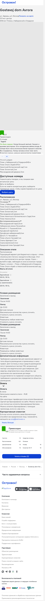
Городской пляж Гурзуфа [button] (9, 245)
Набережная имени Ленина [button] (11, 226)
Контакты (5, 503)
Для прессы (6, 509)
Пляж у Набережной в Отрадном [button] (13, 204)
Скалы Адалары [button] (6, 240)
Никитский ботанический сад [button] (11, 209)
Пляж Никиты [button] (5, 219)
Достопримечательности (10, 221)
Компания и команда (9, 499)
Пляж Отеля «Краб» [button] (8, 207)
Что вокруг (4, 202)
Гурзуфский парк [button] (6, 231)
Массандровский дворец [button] (10, 214)
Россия (13, 467)
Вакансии (5, 506)
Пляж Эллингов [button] (6, 211)
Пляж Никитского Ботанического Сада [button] (15, 216)
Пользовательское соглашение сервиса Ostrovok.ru (20, 537)
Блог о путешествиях (9, 524)
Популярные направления (11, 527)
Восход (22, 467)
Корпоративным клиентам (11, 558)
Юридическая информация (11, 530)
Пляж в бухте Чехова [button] (8, 238)
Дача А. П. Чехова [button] (7, 235)
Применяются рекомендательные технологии (18, 598)
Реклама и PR (6, 568)
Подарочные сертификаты (11, 543)
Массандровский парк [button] (9, 223)
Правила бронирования (10, 534)
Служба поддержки (9, 520)
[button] (21, 35)
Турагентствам (7, 555)
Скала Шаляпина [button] (6, 243)
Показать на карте (26, 16)
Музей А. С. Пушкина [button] (8, 228)
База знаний (6, 517)
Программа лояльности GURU (12, 540)
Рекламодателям (8, 564)
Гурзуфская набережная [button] (9, 233)
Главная (5, 467)
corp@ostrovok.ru (18, 419)
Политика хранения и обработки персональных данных (21, 595)
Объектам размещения (10, 551)
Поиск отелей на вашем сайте (12, 561)
